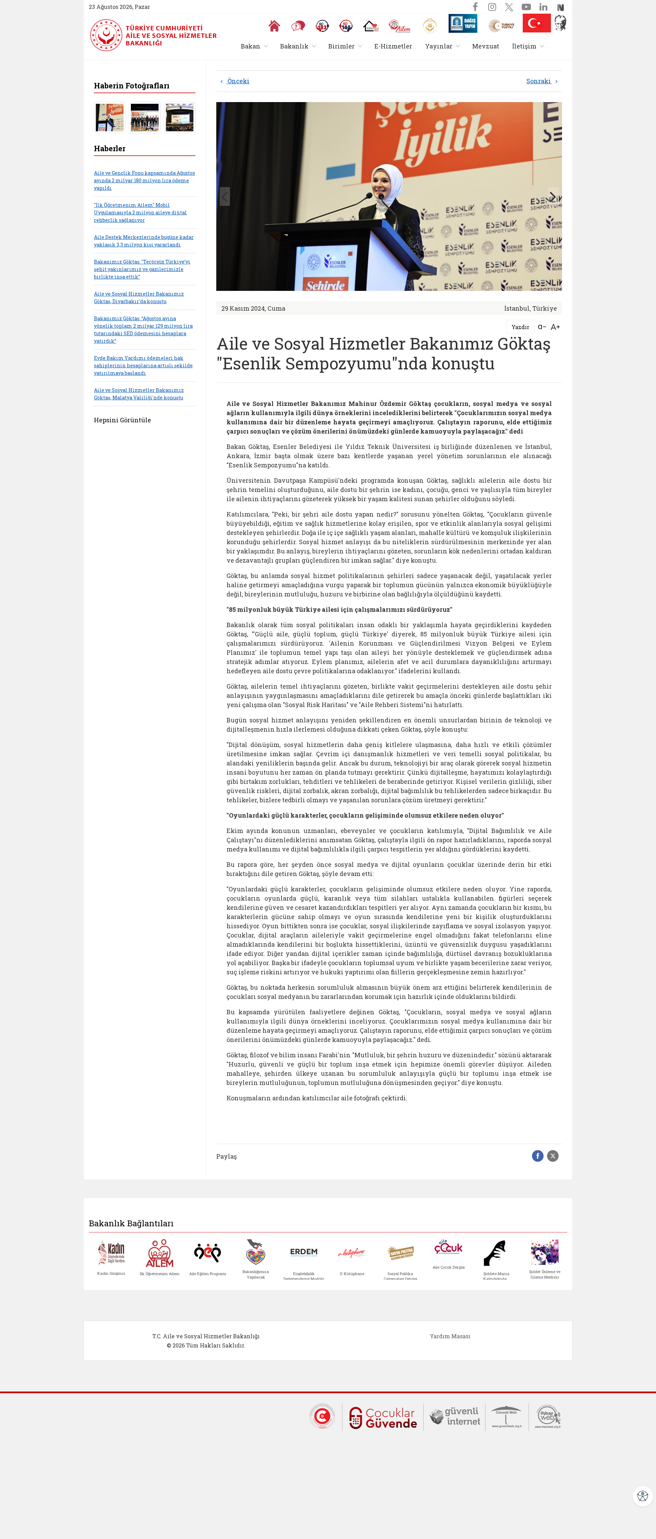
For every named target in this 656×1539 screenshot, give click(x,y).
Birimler (346, 46)
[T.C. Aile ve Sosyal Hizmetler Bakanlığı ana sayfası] (107, 35)
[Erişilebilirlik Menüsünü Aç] (643, 1496)
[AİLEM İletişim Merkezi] (400, 26)
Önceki (237, 81)
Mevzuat (485, 46)
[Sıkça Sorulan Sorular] (298, 26)
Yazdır (520, 326)
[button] (539, 24)
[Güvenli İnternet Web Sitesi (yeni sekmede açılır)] (454, 1415)
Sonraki (539, 81)
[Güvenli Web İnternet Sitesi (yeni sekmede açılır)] (507, 1415)
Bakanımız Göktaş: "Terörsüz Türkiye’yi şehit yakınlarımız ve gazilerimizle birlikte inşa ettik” (142, 269)
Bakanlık (299, 46)
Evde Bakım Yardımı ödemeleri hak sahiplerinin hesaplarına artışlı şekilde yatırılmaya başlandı (143, 365)
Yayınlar (444, 46)
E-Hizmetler (393, 46)
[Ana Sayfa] (274, 26)
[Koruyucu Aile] (371, 25)
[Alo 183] (322, 26)
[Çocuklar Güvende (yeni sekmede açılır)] (382, 1416)
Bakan (256, 46)
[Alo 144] (346, 26)
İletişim (529, 46)
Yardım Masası (450, 1336)
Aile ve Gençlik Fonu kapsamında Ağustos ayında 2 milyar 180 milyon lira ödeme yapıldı (144, 180)
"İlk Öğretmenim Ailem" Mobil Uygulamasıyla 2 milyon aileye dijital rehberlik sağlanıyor (140, 212)
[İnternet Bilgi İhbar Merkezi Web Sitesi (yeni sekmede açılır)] (548, 1415)
